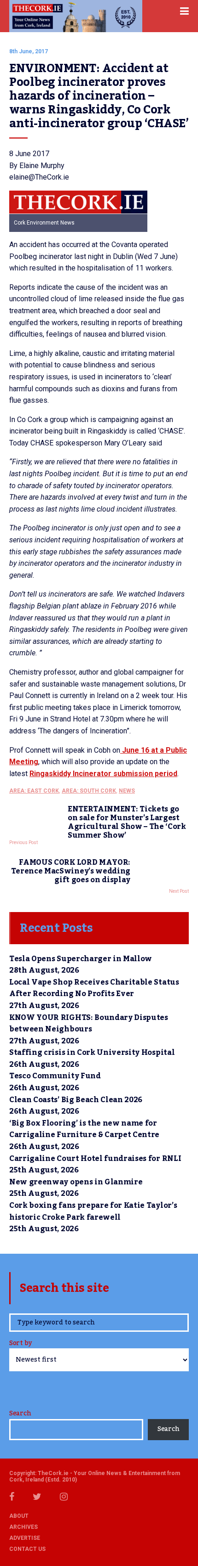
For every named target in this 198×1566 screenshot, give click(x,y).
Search (20, 1413)
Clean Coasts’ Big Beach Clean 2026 (75, 1100)
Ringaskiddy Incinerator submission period (103, 773)
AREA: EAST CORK (34, 791)
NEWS (127, 791)
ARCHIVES (23, 1527)
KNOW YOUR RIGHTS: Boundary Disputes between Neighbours (88, 1023)
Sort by (20, 1344)
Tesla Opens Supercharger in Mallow (80, 959)
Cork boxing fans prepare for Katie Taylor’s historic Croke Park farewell (93, 1211)
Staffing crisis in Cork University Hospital (92, 1052)
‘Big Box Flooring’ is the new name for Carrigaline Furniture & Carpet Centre (84, 1129)
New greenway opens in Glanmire (75, 1182)
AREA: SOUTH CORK (89, 791)
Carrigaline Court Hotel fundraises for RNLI (95, 1158)
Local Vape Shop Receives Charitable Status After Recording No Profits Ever (94, 988)
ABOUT (19, 1516)
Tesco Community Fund (55, 1076)
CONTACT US (27, 1549)
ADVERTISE (24, 1538)
